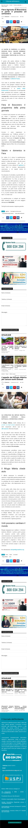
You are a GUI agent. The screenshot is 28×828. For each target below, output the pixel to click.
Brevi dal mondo (4, 5)
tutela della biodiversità (19, 213)
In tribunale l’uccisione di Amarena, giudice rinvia (21, 366)
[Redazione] (2, 16)
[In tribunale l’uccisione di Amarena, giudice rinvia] (21, 360)
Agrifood (21, 165)
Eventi (11, 5)
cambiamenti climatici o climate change (6, 370)
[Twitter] (11, 21)
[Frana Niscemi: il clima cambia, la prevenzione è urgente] (7, 360)
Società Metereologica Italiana (8, 213)
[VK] (18, 21)
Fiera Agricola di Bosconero (16, 211)
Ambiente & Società (5, 351)
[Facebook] (7, 21)
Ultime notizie (4, 6)
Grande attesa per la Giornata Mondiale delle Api (21, 347)
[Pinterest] (14, 21)
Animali (16, 350)
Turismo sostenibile (17, 5)
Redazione (7, 16)
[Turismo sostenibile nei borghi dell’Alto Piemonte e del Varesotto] (7, 341)
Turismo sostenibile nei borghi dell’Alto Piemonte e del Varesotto (7, 348)
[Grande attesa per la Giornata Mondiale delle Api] (21, 341)
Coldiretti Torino (15, 78)
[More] (21, 21)
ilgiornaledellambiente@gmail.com (12, 770)
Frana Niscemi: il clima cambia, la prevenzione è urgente (7, 366)
